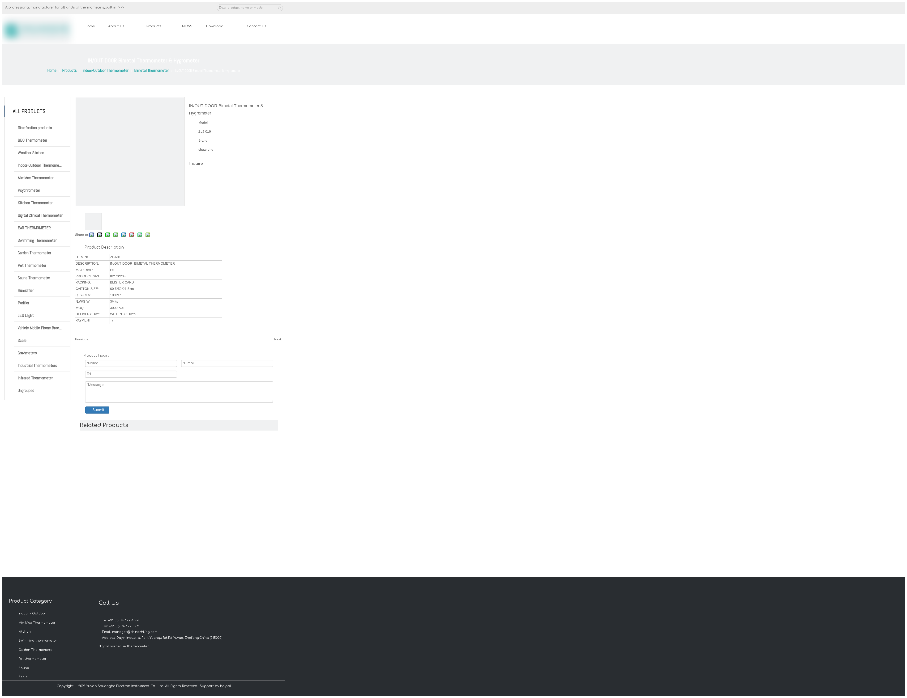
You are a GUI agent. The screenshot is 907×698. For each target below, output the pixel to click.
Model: (203, 122)
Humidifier (26, 290)
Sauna (23, 668)
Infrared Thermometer (35, 378)
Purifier (23, 302)
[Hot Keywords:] (279, 7)
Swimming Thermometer (37, 240)
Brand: (203, 140)
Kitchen (24, 631)
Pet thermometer (32, 658)
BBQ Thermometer (32, 140)
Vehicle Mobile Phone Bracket (41, 327)
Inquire (196, 163)
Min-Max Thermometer (36, 177)
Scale (22, 340)
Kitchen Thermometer (35, 202)
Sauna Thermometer (34, 277)
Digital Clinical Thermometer (40, 215)
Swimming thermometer (37, 640)
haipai (225, 686)
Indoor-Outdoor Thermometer (41, 165)
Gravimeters (27, 352)
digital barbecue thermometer (124, 646)
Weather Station (31, 152)
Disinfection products (35, 127)
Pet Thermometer (32, 265)
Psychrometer (29, 190)
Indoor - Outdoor (32, 613)
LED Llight (26, 315)
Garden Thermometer (34, 252)
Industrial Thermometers (37, 365)
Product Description (104, 247)
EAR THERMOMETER (34, 227)
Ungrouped (26, 390)
